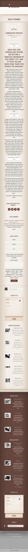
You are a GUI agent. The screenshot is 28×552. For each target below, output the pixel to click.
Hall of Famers (16, 35)
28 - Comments (18, 487)
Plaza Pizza (18, 340)
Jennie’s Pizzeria (18, 366)
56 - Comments (18, 455)
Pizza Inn (18, 461)
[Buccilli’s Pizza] (8, 356)
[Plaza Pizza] (8, 342)
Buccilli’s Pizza (18, 354)
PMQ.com (14, 538)
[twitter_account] (12, 209)
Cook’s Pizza (18, 378)
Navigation (15, 7)
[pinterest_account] (15, 209)
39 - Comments (18, 470)
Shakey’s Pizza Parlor (18, 475)
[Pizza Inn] (8, 463)
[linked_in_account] (18, 209)
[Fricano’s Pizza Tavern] (8, 445)
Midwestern (14, 37)
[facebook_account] (9, 209)
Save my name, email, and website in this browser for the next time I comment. (14, 256)
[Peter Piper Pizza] (8, 330)
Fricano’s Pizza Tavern (18, 444)
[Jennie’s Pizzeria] (8, 367)
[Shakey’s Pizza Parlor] (8, 477)
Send (14, 319)
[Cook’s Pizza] (8, 380)
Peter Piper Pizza (18, 328)
